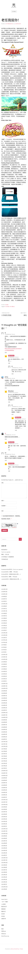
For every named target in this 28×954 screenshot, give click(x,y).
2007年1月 (4, 768)
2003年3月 (4, 879)
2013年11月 (4, 611)
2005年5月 (4, 816)
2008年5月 (4, 729)
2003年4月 (4, 877)
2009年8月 (4, 693)
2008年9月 (4, 720)
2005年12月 (4, 799)
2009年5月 (4, 700)
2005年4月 (4, 819)
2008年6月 (4, 727)
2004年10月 (4, 833)
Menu (14, 11)
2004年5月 (4, 845)
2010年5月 (4, 671)
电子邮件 (3, 505)
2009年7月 (4, 695)
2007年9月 (4, 749)
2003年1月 (4, 884)
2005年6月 (4, 814)
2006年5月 (4, 787)
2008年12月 (4, 712)
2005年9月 (4, 807)
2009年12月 (4, 683)
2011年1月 (3, 652)
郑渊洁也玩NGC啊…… (14, 574)
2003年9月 (4, 865)
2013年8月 (4, 613)
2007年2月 (4, 765)
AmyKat (3, 572)
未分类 (7, 304)
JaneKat (3, 579)
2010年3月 (4, 676)
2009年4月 (4, 703)
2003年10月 (4, 862)
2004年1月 (4, 855)
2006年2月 (4, 795)
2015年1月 (4, 601)
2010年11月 (4, 657)
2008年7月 (4, 724)
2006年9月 (4, 778)
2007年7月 (4, 753)
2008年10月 (4, 717)
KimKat (3, 574)
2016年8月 (4, 596)
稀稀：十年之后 (5, 554)
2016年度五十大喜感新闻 (7, 557)
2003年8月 (4, 867)
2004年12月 (4, 828)
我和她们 (3, 909)
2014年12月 (4, 603)
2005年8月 (4, 809)
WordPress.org (5, 936)
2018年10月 (4, 591)
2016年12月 (4, 594)
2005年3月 (4, 821)
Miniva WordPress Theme (17, 948)
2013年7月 (4, 615)
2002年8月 (4, 889)
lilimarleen (18, 23)
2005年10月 (4, 804)
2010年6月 (4, 669)
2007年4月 (4, 761)
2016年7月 (4, 599)
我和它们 (3, 911)
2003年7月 (4, 870)
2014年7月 (4, 608)
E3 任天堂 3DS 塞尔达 (10, 306)
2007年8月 (4, 751)
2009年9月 (4, 691)
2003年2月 (4, 882)
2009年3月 (4, 705)
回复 (6, 352)
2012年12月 (4, 632)
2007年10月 (4, 746)
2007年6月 (4, 756)
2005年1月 (4, 826)
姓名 (2, 500)
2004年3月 (4, 850)
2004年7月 (4, 841)
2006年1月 (4, 797)
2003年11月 (4, 860)
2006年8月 (4, 780)
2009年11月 (4, 686)
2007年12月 (4, 741)
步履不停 (3, 918)
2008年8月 (4, 722)
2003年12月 (4, 857)
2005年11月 (4, 802)
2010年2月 (4, 678)
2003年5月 (4, 874)
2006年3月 (4, 792)
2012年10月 (4, 635)
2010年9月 (4, 662)
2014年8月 (4, 606)
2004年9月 (4, 836)
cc (5, 433)
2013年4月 (4, 623)
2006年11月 (4, 773)
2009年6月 (4, 698)
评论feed (3, 933)
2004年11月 (4, 831)
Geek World (4, 899)
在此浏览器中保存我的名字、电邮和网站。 (12, 516)
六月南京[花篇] (6, 314)
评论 (2, 482)
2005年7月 (4, 811)
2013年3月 (4, 625)
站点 (2, 510)
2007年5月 (4, 758)
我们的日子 (4, 906)
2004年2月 (4, 853)
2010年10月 (4, 659)
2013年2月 (4, 628)
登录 (2, 929)
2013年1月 (4, 630)
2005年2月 (4, 824)
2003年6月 (4, 872)
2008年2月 (4, 736)
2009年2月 (4, 707)
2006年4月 (4, 790)
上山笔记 (3, 904)
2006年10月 (4, 775)
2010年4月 (4, 674)
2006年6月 (4, 785)
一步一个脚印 (4, 901)
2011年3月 (4, 649)
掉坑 (24, 314)
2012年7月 (4, 637)
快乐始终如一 (4, 549)
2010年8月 (4, 664)
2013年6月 (4, 618)
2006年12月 (4, 770)
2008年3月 (4, 734)
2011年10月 (4, 642)
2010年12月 (4, 654)
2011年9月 (4, 645)
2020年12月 (4, 589)
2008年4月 (4, 732)
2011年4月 (4, 647)
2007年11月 (4, 744)
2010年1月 (4, 681)
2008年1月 (4, 739)
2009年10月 (4, 688)
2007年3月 (4, 763)
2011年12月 (4, 640)
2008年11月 (4, 715)
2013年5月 (4, 620)
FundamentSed (5, 569)
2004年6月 (4, 843)
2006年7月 (4, 782)
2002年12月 (4, 886)
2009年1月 (4, 710)
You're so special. (5, 552)
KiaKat (3, 576)
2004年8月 (4, 838)
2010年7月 (4, 666)
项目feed (3, 931)
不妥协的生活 (4, 559)
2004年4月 (4, 848)
